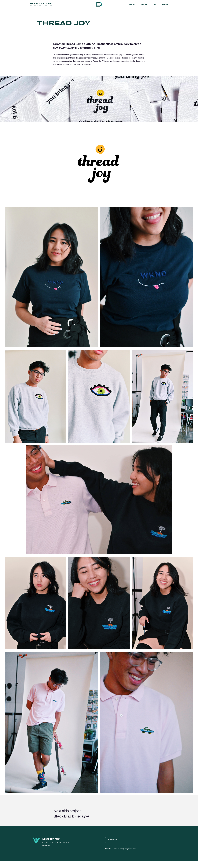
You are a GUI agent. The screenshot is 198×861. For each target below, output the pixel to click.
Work (132, 4)
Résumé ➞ (114, 840)
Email (165, 4)
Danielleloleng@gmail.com (56, 842)
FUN (155, 4)
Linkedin (46, 845)
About (144, 4)
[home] (99, 4)
